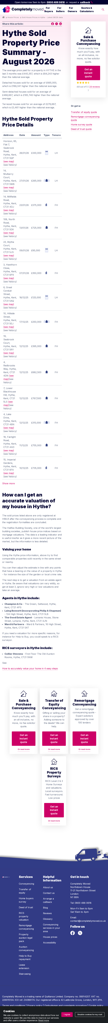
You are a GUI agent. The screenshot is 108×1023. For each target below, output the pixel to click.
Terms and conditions (13, 1005)
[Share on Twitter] (56, 23)
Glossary (47, 919)
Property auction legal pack (25, 938)
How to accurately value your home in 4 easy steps (30, 668)
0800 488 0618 (56, 2)
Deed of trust (26, 907)
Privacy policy (34, 1005)
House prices (50, 937)
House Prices (13, 17)
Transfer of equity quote (84, 112)
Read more (43, 1020)
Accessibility (49, 942)
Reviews (47, 913)
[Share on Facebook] (52, 23)
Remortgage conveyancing (26, 927)
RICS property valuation (24, 916)
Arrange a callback (48, 900)
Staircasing (25, 973)
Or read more (24, 749)
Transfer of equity (25, 891)
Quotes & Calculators (87, 9)
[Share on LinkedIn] (60, 23)
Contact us (49, 893)
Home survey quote (81, 124)
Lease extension (24, 966)
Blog (45, 907)
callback (85, 2)
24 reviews (94, 86)
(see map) (8, 161)
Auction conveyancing (26, 948)
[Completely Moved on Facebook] (73, 934)
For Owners (72, 9)
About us (48, 887)
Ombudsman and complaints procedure (65, 1005)
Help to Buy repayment (25, 957)
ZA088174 (29, 999)
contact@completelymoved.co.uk (88, 920)
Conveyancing (26, 883)
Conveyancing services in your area (51, 928)
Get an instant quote (88, 73)
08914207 (84, 996)
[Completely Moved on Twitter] (80, 934)
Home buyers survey (26, 900)
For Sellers (60, 9)
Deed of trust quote (81, 129)
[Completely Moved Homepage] (23, 9)
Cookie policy (96, 1005)
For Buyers (48, 9)
